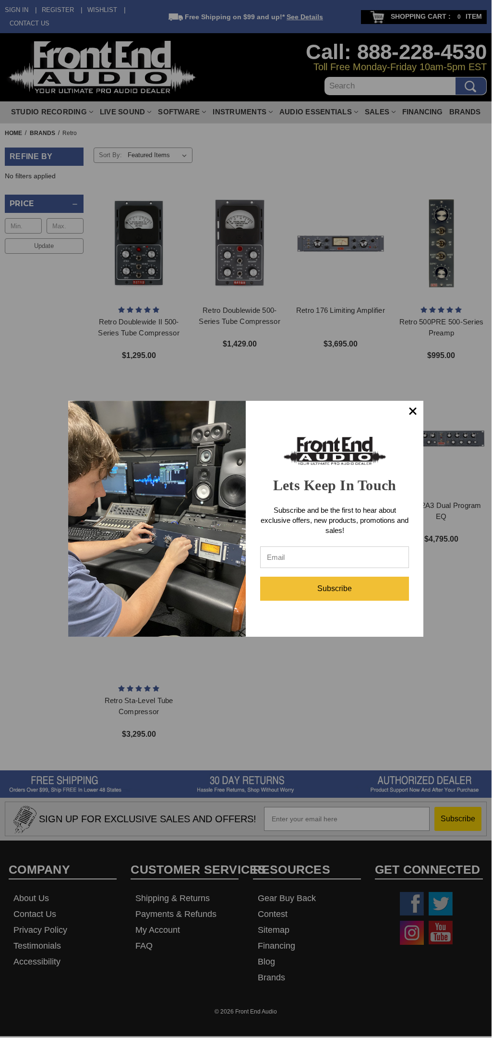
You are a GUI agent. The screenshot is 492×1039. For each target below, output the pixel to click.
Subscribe (334, 588)
